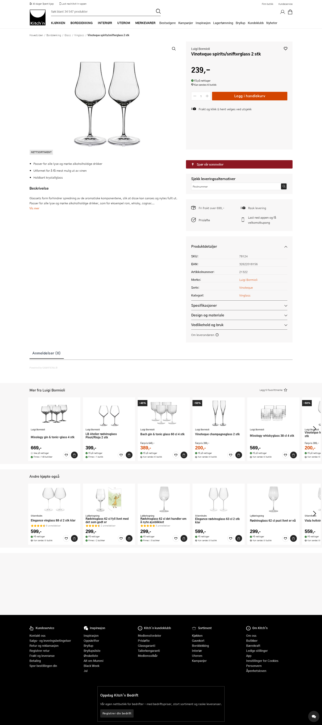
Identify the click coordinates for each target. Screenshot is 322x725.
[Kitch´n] (37, 17)
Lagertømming (223, 23)
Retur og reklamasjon (44, 645)
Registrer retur (39, 650)
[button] (285, 48)
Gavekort (198, 640)
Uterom (197, 655)
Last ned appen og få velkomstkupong (262, 220)
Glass (67, 35)
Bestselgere (167, 23)
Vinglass (79, 35)
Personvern (254, 666)
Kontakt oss (37, 635)
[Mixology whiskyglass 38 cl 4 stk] (273, 413)
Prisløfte (204, 220)
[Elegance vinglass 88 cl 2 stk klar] (54, 499)
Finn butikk (267, 4)
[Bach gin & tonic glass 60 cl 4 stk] (163, 413)
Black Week (91, 666)
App (248, 655)
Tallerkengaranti (149, 650)
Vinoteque (246, 287)
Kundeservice (285, 4)
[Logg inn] (282, 12)
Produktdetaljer (204, 246)
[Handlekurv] (290, 12)
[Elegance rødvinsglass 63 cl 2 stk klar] (218, 499)
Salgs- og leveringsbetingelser (50, 640)
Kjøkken (197, 635)
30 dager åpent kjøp (43, 3)
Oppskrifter (91, 640)
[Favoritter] (66, 455)
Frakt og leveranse (42, 655)
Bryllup (240, 23)
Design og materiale (207, 315)
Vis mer (34, 208)
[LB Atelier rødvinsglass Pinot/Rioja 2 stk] (109, 413)
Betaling (35, 661)
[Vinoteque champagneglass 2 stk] (218, 413)
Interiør (197, 650)
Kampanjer (185, 23)
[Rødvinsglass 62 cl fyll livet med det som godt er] (109, 499)
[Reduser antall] (194, 96)
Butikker (252, 640)
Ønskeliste (91, 655)
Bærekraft (253, 645)
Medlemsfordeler (149, 635)
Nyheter (271, 23)
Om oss (251, 635)
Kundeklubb (256, 23)
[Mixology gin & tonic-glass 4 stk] (54, 413)
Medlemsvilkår (148, 655)
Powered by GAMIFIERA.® (43, 367)
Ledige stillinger (257, 650)
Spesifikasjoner (204, 305)
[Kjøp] (74, 455)
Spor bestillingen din (43, 666)
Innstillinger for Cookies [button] (262, 661)
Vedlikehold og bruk (207, 324)
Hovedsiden (36, 35)
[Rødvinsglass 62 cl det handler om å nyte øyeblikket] (163, 499)
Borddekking (53, 35)
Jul (86, 671)
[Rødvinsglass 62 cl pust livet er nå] (273, 499)
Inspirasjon (203, 23)
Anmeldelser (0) (46, 353)
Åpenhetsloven (256, 671)
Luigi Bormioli (200, 49)
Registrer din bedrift (117, 713)
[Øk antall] (207, 96)
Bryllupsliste (92, 650)
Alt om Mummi (93, 661)
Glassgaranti (146, 645)
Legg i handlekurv (249, 96)
